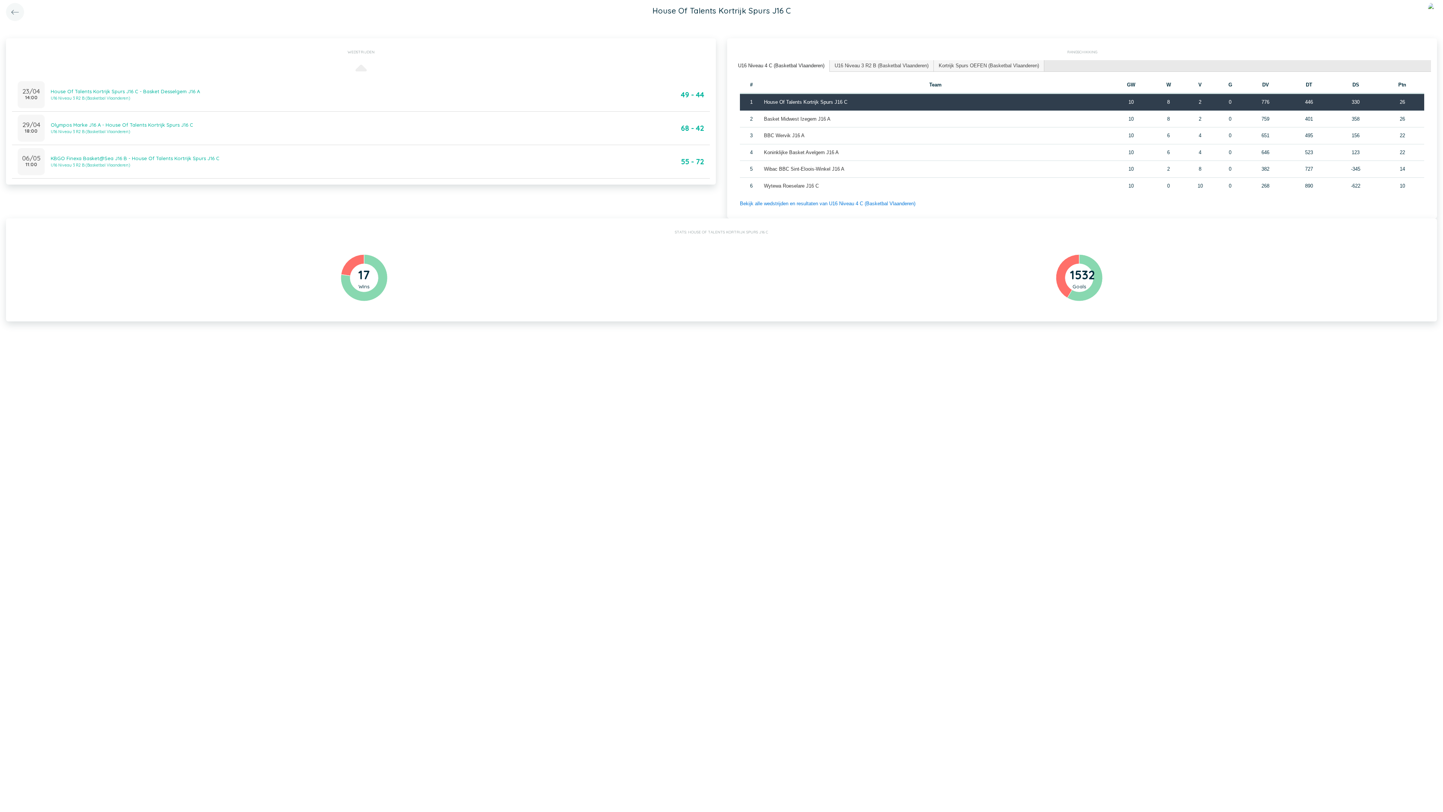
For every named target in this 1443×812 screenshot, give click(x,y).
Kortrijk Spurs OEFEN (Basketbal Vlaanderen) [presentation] (989, 65)
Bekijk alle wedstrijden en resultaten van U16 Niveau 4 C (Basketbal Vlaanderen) (827, 203)
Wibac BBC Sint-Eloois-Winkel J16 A (804, 169)
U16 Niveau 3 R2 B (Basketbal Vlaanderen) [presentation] (882, 65)
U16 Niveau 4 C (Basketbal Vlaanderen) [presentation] (781, 65)
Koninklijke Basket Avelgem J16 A (801, 152)
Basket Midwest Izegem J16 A (797, 119)
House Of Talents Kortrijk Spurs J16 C (805, 102)
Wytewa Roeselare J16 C (791, 186)
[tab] (781, 66)
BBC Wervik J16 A (784, 135)
